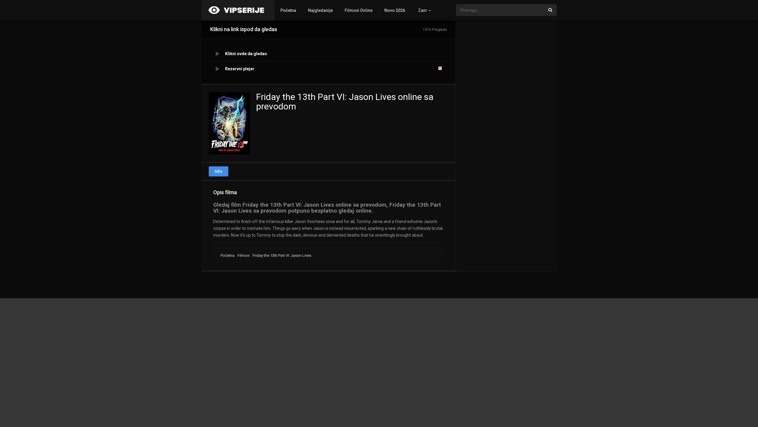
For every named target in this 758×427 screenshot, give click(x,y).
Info (218, 171)
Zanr (422, 10)
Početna (288, 10)
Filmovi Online (358, 10)
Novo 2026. (395, 10)
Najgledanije (320, 10)
